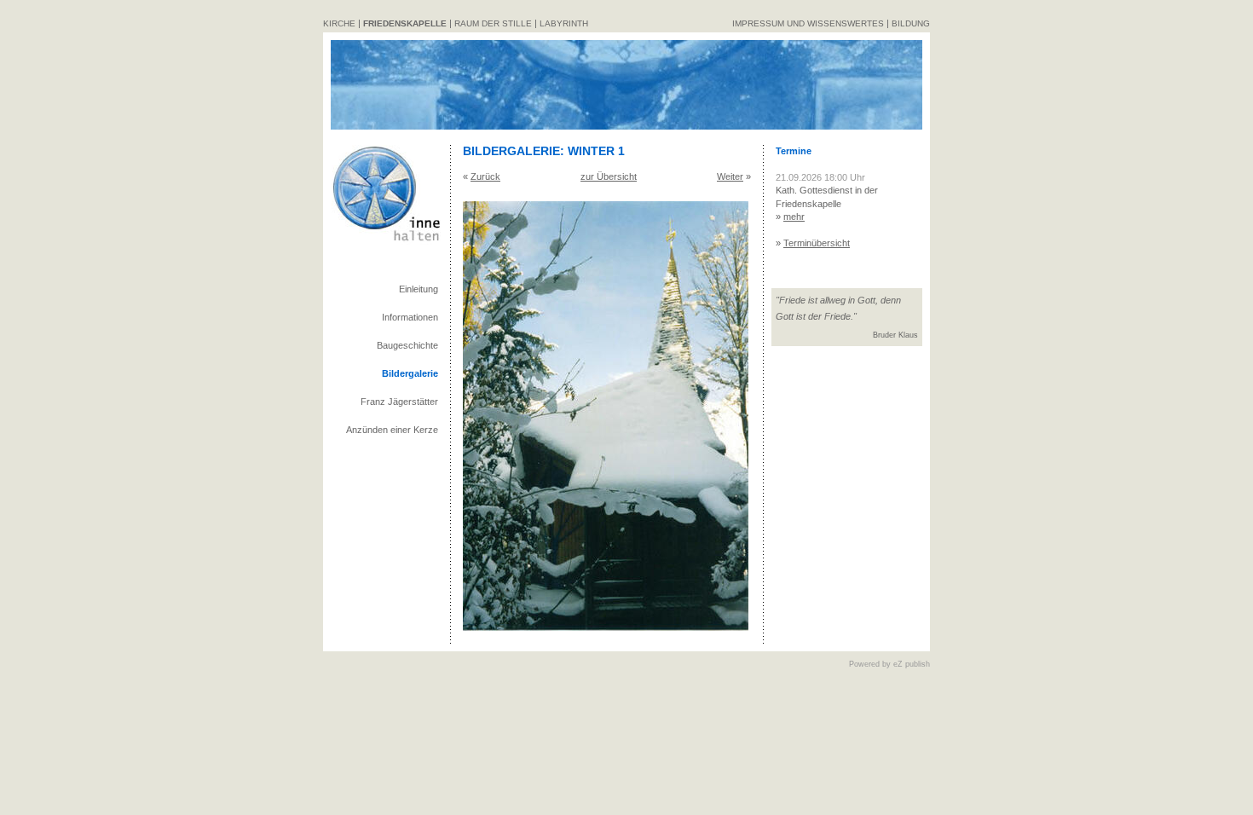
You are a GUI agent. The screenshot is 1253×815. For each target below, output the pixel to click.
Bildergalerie (410, 373)
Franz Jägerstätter (399, 401)
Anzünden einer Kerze (392, 430)
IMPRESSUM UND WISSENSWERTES (808, 23)
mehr (794, 216)
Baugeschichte (407, 345)
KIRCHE (339, 23)
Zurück (485, 176)
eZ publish (911, 664)
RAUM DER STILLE (493, 23)
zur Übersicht (608, 176)
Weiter (730, 176)
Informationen (410, 317)
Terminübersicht (816, 243)
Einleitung (418, 289)
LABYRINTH (564, 23)
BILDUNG (911, 23)
